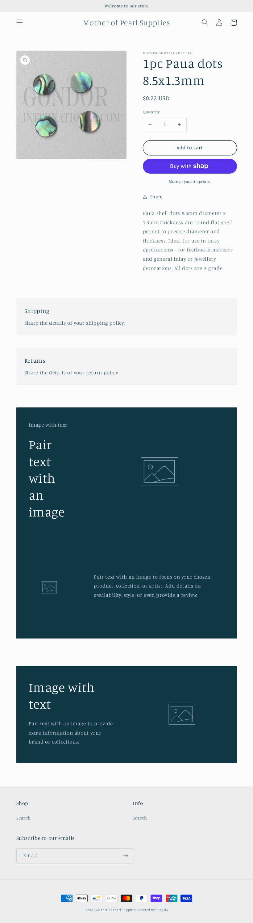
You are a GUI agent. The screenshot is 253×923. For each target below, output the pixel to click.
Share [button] (156, 196)
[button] (19, 22)
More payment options (190, 181)
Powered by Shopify (152, 910)
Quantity (151, 111)
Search (23, 817)
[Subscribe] (125, 855)
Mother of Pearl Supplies (116, 910)
